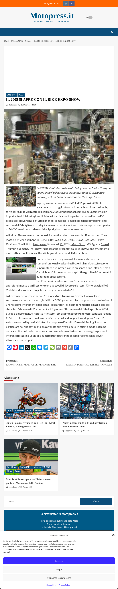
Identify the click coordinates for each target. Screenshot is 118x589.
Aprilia (35, 239)
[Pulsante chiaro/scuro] (89, 17)
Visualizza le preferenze (59, 577)
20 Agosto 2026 (83, 431)
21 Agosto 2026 (26, 431)
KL (61, 244)
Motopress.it (52, 15)
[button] (113, 534)
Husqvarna (39, 244)
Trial (101, 415)
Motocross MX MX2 (43, 411)
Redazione (13, 105)
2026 (9, 411)
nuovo (40, 192)
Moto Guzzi (78, 244)
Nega (59, 569)
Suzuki (105, 244)
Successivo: (89, 363)
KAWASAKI (25, 467)
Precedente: (31, 363)
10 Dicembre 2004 (28, 105)
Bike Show (81, 248)
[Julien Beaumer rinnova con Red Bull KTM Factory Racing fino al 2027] (31, 401)
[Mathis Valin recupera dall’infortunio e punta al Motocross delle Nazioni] (31, 457)
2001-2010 (11, 95)
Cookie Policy (51, 585)
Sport (94, 415)
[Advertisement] (59, 67)
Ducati (79, 239)
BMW (53, 239)
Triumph (11, 248)
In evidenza (19, 411)
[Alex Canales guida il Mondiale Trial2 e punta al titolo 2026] (87, 401)
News (21, 95)
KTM (29, 411)
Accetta (59, 561)
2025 (66, 415)
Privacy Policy (64, 585)
